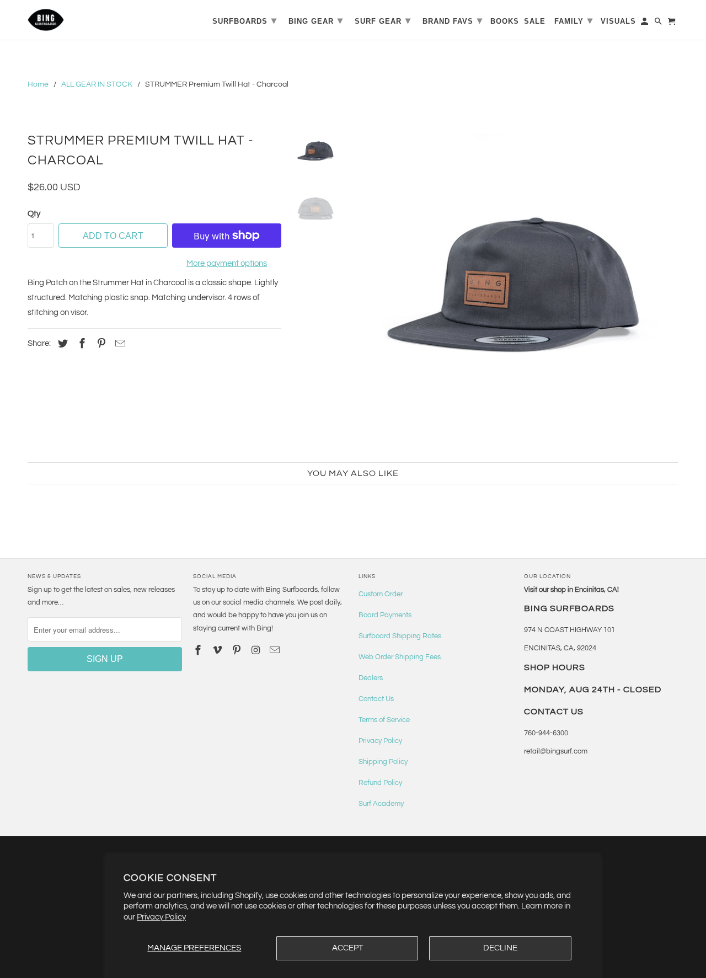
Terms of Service (384, 720)
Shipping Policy (383, 762)
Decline (500, 948)
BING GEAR (315, 20)
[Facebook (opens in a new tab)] (80, 344)
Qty (34, 214)
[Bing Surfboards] (99, 19)
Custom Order (381, 594)
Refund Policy (380, 783)
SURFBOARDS (244, 20)
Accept (347, 948)
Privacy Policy (161, 917)
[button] (513, 290)
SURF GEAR (383, 20)
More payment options (226, 263)
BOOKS (504, 21)
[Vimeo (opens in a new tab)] (218, 650)
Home (38, 84)
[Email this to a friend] (118, 344)
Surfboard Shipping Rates (400, 636)
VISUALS (618, 21)
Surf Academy (381, 804)
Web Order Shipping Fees (400, 657)
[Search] (659, 23)
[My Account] (645, 23)
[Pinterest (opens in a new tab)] (100, 344)
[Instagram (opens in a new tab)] (256, 650)
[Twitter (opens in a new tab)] (61, 344)
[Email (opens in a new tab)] (276, 650)
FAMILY (573, 20)
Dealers (371, 678)
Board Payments (385, 615)
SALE (534, 21)
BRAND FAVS (452, 20)
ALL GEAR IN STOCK (96, 84)
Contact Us (376, 699)
